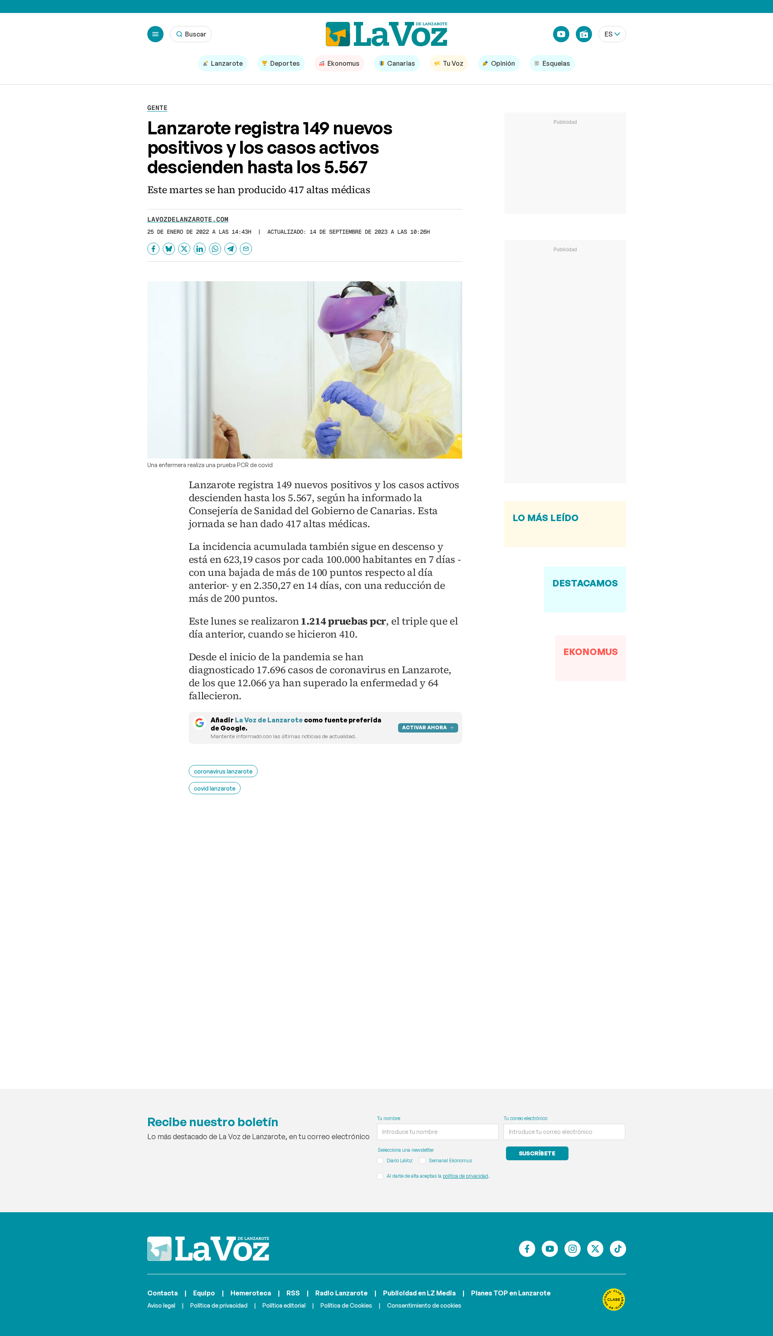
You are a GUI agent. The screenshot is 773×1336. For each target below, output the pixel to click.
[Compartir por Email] (246, 249)
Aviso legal (161, 1305)
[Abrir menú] (155, 34)
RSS (293, 1293)
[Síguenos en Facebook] (527, 1249)
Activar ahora (424, 727)
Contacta (162, 1293)
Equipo (204, 1293)
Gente (157, 107)
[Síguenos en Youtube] (550, 1249)
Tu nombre (388, 1118)
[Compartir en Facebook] (153, 249)
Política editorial (284, 1305)
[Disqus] (325, 929)
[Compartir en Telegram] (230, 249)
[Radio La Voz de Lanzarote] (584, 34)
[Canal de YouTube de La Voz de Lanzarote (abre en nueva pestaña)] (561, 34)
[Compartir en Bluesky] (169, 249)
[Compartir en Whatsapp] (215, 249)
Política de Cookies (346, 1305)
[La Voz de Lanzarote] (387, 34)
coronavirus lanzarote (223, 771)
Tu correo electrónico (525, 1118)
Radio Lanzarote (341, 1293)
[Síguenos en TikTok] (618, 1249)
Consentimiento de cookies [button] (424, 1305)
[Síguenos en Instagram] (572, 1249)
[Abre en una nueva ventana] (614, 1299)
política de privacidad (465, 1176)
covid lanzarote (214, 788)
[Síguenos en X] (595, 1249)
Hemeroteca (250, 1293)
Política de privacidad (219, 1305)
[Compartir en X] (184, 249)
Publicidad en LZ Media (419, 1293)
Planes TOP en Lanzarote (511, 1293)
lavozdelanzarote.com (187, 219)
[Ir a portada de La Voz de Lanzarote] (208, 1249)
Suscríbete (537, 1153)
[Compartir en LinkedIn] (200, 249)
